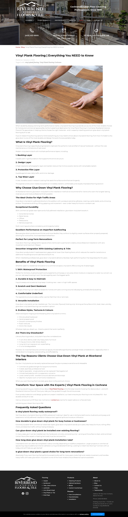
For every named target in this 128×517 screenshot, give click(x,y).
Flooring (45, 477)
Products (70, 477)
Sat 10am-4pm (64, 38)
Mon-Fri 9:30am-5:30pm (64, 35)
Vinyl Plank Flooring (56, 389)
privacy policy (84, 514)
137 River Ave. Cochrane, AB (96, 35)
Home (18, 47)
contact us (55, 400)
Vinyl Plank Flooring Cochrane (50, 62)
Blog (23, 47)
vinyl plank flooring (32, 62)
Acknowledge (98, 514)
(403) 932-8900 (32, 35)
